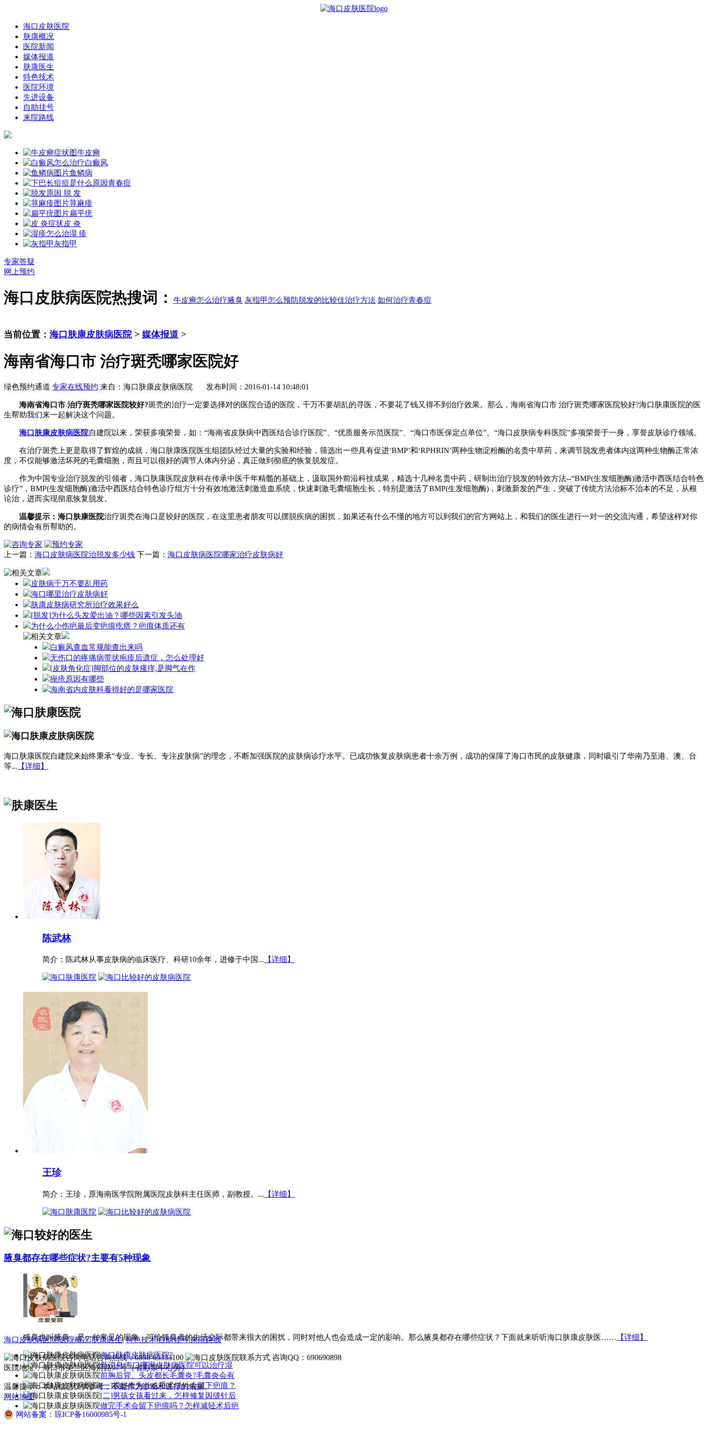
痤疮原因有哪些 (77, 679)
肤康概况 (38, 36)
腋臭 (235, 300)
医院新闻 (38, 46)
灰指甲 (65, 244)
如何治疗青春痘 (405, 300)
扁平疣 (80, 213)
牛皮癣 (88, 152)
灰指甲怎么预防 (272, 300)
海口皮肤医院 (46, 26)
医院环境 (38, 87)
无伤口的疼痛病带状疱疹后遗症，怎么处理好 (127, 658)
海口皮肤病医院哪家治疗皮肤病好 (225, 554)
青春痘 (119, 183)
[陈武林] (61, 916)
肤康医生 (38, 67)
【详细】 (32, 766)
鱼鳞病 (80, 173)
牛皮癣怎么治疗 (200, 300)
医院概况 (74, 1340)
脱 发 (71, 193)
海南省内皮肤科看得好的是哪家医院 (111, 689)
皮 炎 (72, 223)
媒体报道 (38, 57)
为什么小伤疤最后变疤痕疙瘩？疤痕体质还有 (108, 626)
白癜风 (96, 163)
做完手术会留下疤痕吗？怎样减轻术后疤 (169, 1406)
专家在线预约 (75, 387)
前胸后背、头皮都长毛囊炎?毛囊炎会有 (167, 1375)
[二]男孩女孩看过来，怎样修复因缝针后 (168, 1395)
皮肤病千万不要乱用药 (69, 583)
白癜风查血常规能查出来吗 (96, 647)
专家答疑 (19, 261)
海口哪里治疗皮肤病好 (69, 594)
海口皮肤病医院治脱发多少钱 (85, 554)
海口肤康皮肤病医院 (91, 334)
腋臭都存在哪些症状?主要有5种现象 (77, 1258)
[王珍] (85, 1150)
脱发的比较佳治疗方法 (337, 300)
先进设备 (38, 97)
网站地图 (19, 1396)
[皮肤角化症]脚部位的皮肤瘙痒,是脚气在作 (123, 668)
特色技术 (38, 77)
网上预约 (19, 271)
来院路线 (38, 117)
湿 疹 (78, 233)
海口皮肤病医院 (31, 1340)
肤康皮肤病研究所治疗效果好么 (85, 605)
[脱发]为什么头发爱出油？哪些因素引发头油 (106, 615)
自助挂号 (38, 107)
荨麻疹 (80, 203)
